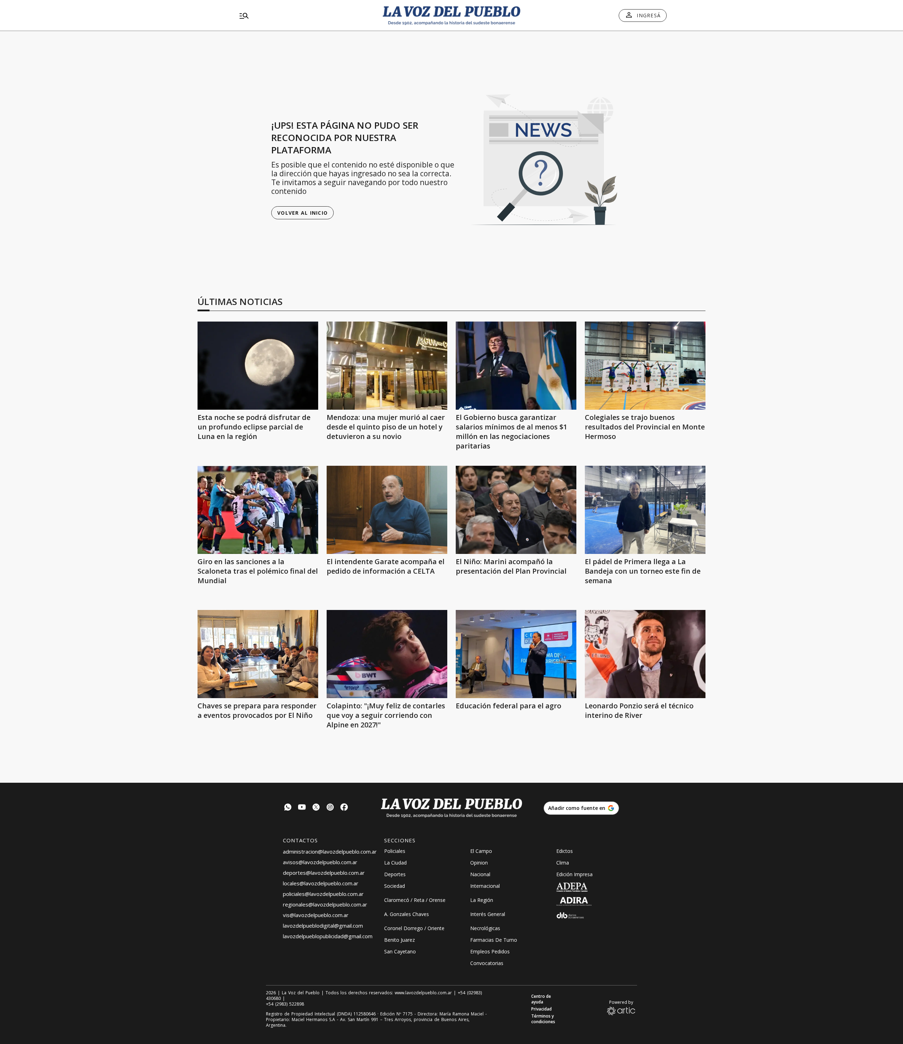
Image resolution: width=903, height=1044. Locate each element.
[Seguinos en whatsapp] (288, 808)
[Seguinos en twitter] (316, 808)
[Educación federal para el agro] (516, 654)
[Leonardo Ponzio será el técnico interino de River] (645, 654)
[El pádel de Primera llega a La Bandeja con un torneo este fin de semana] (645, 510)
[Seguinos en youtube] (302, 808)
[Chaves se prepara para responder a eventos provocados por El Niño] (258, 654)
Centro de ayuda (541, 999)
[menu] (305, 16)
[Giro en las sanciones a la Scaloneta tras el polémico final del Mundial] (258, 510)
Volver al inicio (302, 212)
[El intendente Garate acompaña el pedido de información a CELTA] (387, 510)
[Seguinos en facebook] (344, 808)
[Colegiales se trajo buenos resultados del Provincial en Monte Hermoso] (645, 366)
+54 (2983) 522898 (285, 1004)
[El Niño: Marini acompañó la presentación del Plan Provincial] (516, 510)
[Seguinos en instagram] (330, 808)
